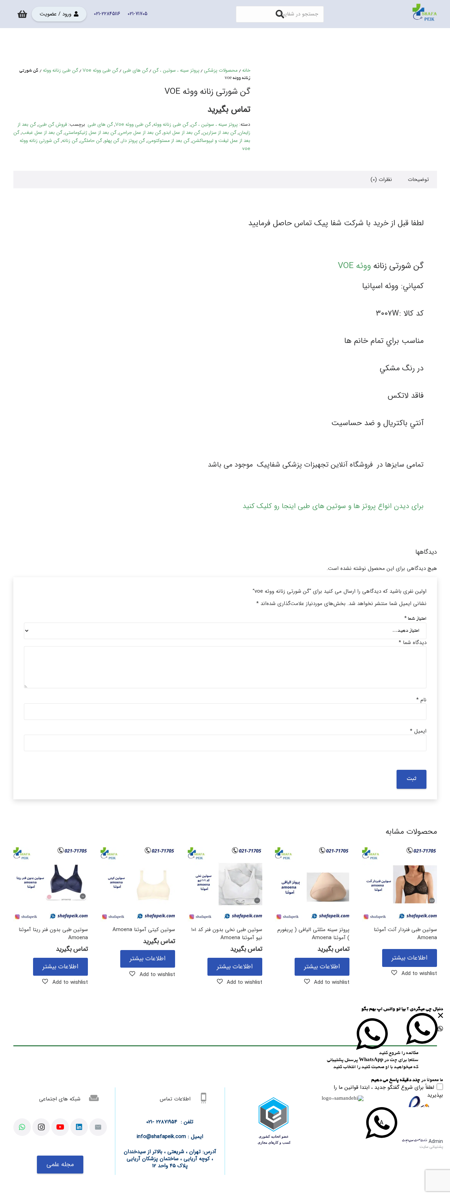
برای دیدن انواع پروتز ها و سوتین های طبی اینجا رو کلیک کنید (333, 506)
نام (421, 700)
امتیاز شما (415, 619)
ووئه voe (354, 266)
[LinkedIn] (79, 1127)
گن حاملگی (91, 140)
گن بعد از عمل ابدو (181, 132)
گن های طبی (135, 70)
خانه (246, 70)
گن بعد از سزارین (219, 132)
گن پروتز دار (133, 140)
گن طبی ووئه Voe (100, 70)
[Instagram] (41, 1127)
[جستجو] (279, 14)
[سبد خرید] (22, 14)
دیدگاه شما (412, 642)
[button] (414, 973)
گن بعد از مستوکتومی (168, 140)
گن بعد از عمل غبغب (42, 132)
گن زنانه (70, 140)
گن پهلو (111, 140)
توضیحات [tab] (418, 179)
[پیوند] (424, 14)
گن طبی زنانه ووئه (60, 70)
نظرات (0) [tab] (381, 179)
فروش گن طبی (52, 124)
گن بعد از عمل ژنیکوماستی (90, 132)
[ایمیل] (98, 1127)
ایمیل (418, 731)
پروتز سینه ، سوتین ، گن (176, 70)
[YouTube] (60, 1127)
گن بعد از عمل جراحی (140, 132)
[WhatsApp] (22, 1127)
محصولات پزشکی (221, 70)
